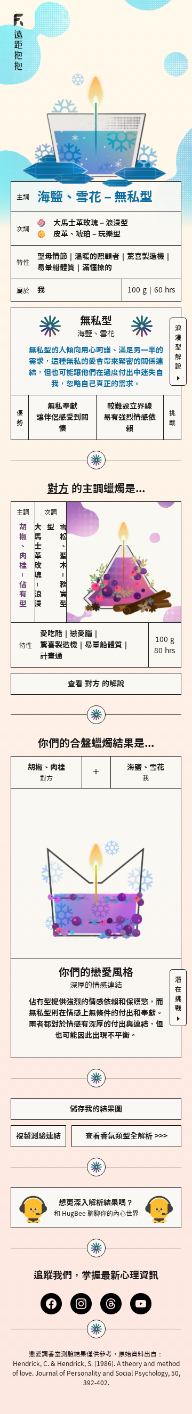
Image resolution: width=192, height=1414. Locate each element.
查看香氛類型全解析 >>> (126, 1136)
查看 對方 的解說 (96, 683)
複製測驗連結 (38, 1136)
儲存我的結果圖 (96, 1108)
